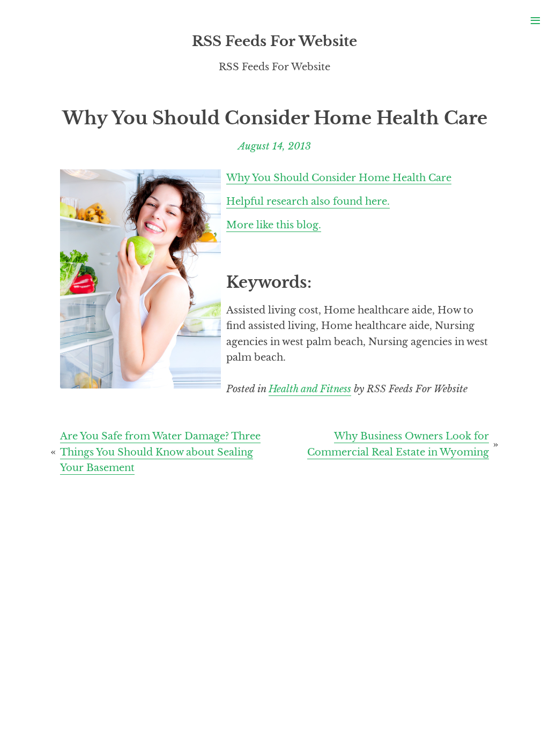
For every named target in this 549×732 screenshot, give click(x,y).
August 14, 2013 (274, 146)
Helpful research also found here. (308, 201)
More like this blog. (273, 225)
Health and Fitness (310, 389)
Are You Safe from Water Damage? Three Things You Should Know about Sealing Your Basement (160, 452)
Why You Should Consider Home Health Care (338, 177)
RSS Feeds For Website (274, 41)
